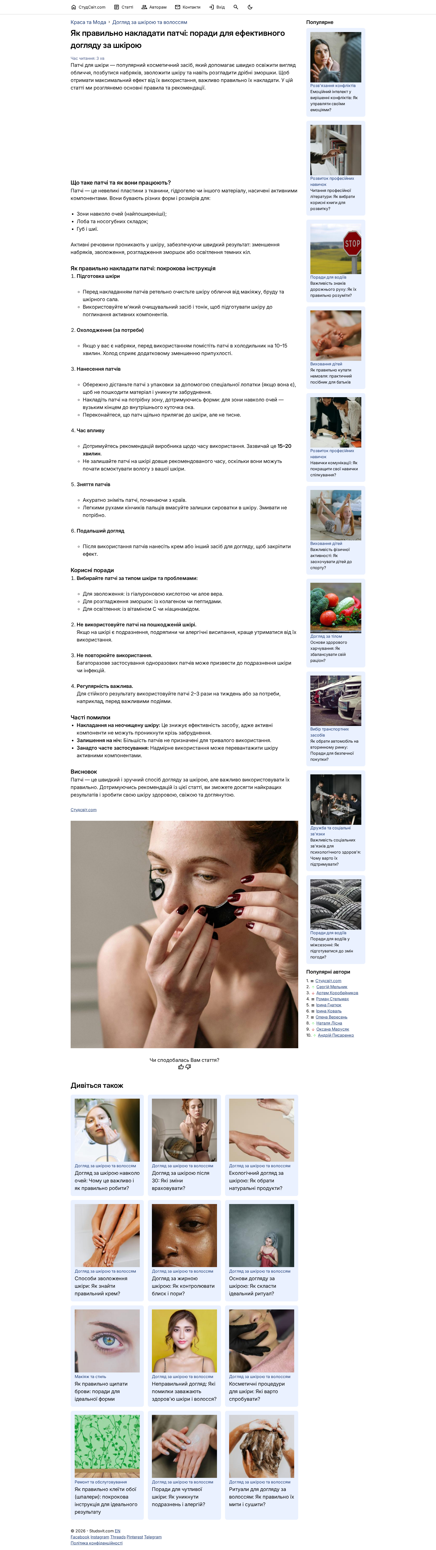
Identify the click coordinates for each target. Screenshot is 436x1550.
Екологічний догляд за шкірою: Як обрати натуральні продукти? (256, 1180)
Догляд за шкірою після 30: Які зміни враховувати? (180, 1180)
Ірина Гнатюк (328, 1004)
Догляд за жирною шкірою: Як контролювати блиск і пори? (183, 1286)
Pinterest (135, 1536)
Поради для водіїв (328, 277)
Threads (118, 1536)
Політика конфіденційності (97, 1542)
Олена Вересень (331, 1016)
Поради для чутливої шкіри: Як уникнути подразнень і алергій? (178, 1496)
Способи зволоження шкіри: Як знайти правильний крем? (101, 1286)
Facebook (80, 1536)
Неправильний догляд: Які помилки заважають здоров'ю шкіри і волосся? (184, 1391)
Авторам (154, 7)
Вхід (216, 7)
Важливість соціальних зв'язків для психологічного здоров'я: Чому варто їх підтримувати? (335, 852)
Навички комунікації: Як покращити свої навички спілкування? (334, 468)
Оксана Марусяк (332, 1029)
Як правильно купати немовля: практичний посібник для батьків (331, 376)
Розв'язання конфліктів (333, 85)
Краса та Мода (88, 22)
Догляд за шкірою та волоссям (149, 22)
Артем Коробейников (337, 992)
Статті (123, 7)
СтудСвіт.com (88, 7)
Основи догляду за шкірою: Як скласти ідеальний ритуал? (252, 1286)
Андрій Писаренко (336, 1035)
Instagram (100, 1536)
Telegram (153, 1536)
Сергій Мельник (331, 986)
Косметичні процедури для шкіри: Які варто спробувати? (257, 1391)
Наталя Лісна (329, 1023)
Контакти (187, 7)
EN (117, 1530)
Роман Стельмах (332, 998)
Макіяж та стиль (90, 1376)
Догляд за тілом (326, 636)
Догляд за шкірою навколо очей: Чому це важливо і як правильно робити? (107, 1180)
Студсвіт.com (328, 980)
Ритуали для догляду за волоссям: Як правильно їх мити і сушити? (261, 1496)
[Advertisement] (184, 135)
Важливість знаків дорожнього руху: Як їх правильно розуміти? (333, 289)
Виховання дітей (326, 363)
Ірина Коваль (329, 1010)
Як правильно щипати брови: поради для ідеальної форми (101, 1391)
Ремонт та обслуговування (101, 1481)
